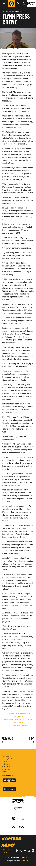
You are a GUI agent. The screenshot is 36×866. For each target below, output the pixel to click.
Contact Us (5, 761)
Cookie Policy (6, 764)
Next (31, 738)
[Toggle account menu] (24, 3)
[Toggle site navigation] (4, 3)
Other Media (24, 861)
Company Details (7, 759)
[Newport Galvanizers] (18, 809)
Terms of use (6, 769)
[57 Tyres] (18, 818)
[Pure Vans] (31, 3)
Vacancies (5, 772)
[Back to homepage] (11, 3)
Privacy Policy (6, 767)
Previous (7, 738)
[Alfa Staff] (18, 827)
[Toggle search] (18, 3)
